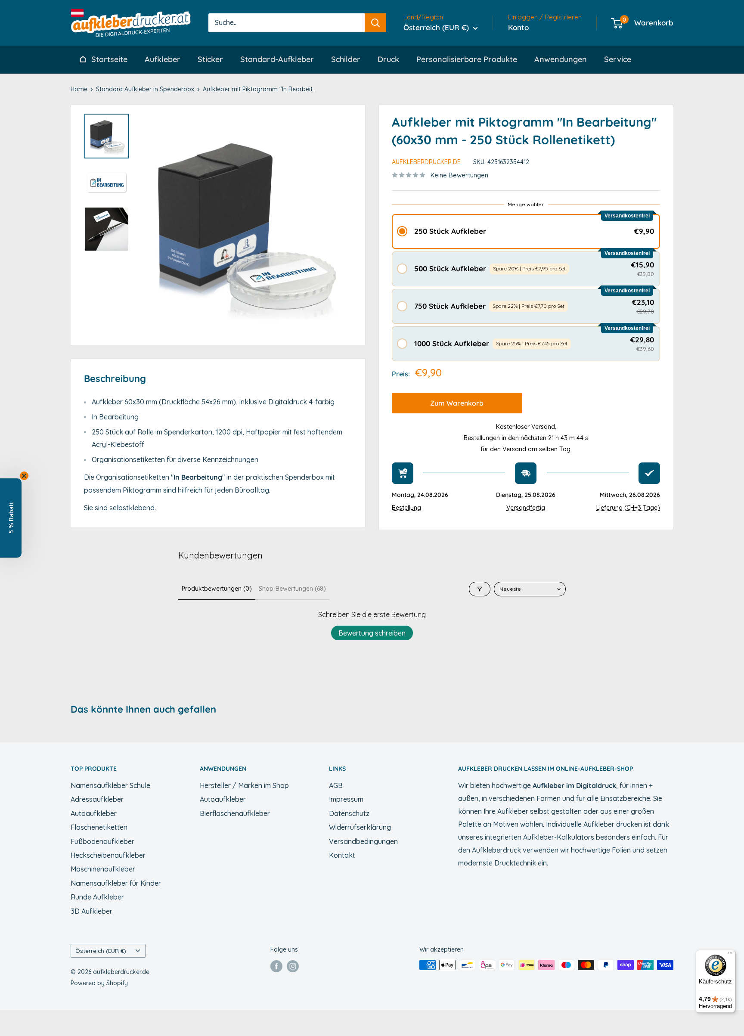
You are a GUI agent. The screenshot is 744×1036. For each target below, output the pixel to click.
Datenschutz (349, 813)
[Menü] (730, 955)
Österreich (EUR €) (100, 950)
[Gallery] (218, 225)
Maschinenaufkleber (103, 869)
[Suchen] (375, 22)
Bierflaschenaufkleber (235, 813)
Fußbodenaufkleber (102, 841)
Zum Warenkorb (457, 403)
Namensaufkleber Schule (110, 785)
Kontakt (342, 855)
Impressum (346, 799)
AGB (336, 785)
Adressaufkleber (97, 799)
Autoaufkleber (94, 813)
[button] (526, 231)
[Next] (341, 225)
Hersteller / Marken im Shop (244, 785)
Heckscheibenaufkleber (108, 855)
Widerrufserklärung (360, 827)
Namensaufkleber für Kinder (116, 883)
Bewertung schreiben (372, 633)
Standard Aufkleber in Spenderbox (145, 89)
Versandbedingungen (363, 841)
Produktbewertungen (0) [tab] (217, 588)
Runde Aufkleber (97, 897)
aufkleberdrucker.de (426, 162)
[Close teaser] (24, 475)
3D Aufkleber (91, 911)
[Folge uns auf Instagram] (293, 966)
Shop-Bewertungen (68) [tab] (292, 588)
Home (79, 89)
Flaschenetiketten (99, 827)
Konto (518, 27)
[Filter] (479, 589)
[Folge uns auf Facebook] (276, 966)
